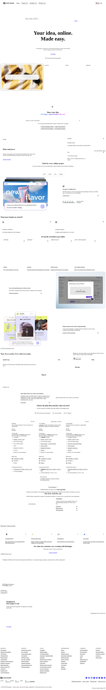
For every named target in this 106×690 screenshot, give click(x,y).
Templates (42, 657)
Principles (82, 663)
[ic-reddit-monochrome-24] (99, 678)
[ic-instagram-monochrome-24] (91, 678)
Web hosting (3, 650)
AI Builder (42, 650)
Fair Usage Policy (61, 489)
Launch (49, 174)
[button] (47, 127)
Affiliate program (65, 654)
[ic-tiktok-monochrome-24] (102, 678)
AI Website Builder (44, 654)
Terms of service (101, 681)
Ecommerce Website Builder (46, 655)
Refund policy (93, 681)
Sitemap (63, 667)
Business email (4, 657)
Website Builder (43, 652)
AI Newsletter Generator (45, 667)
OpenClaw (58, 506)
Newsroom (82, 654)
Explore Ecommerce (13, 293)
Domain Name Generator (45, 659)
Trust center (63, 665)
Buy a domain (24, 652)
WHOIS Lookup (25, 657)
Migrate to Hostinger (44, 670)
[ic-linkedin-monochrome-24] (86, 678)
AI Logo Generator (44, 669)
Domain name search (26, 650)
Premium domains (25, 667)
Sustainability (83, 661)
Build (44, 174)
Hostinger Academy (100, 654)
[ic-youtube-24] (97, 678)
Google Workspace (5, 672)
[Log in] (101, 3)
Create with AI (66, 195)
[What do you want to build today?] (79, 120)
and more (32, 681)
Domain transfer (25, 661)
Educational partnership (66, 655)
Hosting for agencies (5, 663)
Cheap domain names (26, 654)
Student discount (84, 659)
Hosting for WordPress (6, 652)
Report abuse (99, 657)
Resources (41, 3)
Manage (61, 174)
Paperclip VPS (4, 670)
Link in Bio (42, 663)
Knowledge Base (100, 652)
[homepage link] (8, 3)
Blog (81, 657)
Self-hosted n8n (59, 510)
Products (24, 3)
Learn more (23, 402)
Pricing (18, 3)
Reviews (63, 652)
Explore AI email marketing (69, 332)
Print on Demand (44, 661)
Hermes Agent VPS (5, 667)
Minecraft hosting (5, 665)
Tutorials (98, 650)
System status (64, 663)
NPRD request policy (76, 681)
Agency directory (65, 659)
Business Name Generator (46, 665)
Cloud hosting (4, 659)
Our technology (83, 652)
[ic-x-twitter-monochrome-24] (94, 678)
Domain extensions (25, 663)
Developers (32, 3)
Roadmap (63, 661)
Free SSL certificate (25, 659)
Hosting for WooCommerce (7, 661)
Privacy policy (86, 681)
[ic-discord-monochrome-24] (104, 678)
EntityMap (63, 669)
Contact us (98, 655)
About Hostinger (84, 650)
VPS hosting (3, 654)
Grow (55, 174)
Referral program (65, 657)
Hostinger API (43, 672)
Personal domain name (26, 665)
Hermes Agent (59, 508)
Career (81, 655)
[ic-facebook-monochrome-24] (89, 678)
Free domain (24, 655)
